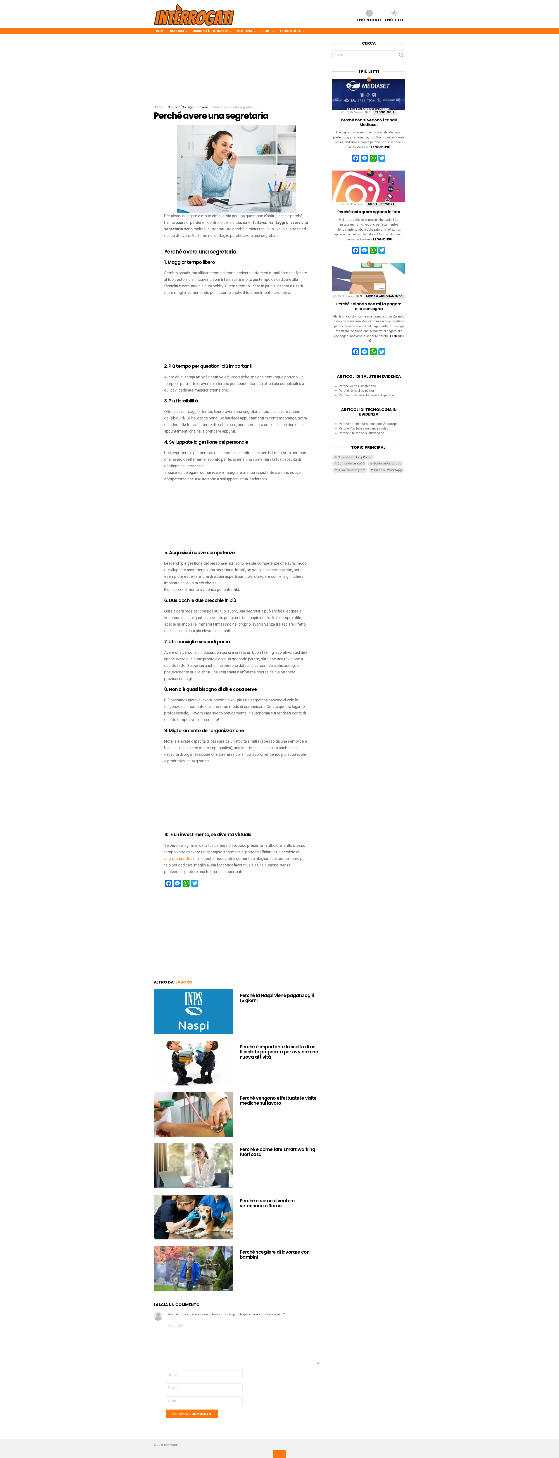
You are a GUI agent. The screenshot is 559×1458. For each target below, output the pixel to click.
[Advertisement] (236, 73)
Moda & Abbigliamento (384, 296)
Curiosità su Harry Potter (355, 457)
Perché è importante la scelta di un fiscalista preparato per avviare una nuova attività (279, 1052)
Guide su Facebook (387, 463)
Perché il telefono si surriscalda (361, 433)
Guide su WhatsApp (388, 470)
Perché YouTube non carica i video (363, 428)
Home (160, 31)
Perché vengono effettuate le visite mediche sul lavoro (278, 1100)
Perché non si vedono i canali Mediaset (369, 122)
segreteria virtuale (179, 858)
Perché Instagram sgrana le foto (368, 211)
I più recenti (369, 19)
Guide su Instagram (351, 470)
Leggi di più (380, 147)
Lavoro (184, 982)
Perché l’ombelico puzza (356, 391)
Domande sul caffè (351, 463)
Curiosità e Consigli (210, 31)
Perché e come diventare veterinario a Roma (267, 1203)
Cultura (177, 31)
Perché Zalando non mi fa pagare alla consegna (368, 306)
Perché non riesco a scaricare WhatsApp (368, 424)
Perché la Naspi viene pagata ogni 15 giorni (277, 998)
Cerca (401, 56)
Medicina (244, 31)
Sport (266, 31)
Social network (381, 204)
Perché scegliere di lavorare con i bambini (275, 1254)
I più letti (394, 19)
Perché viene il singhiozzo (357, 386)
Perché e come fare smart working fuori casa (277, 1152)
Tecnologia (290, 31)
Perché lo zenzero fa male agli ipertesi (366, 395)
